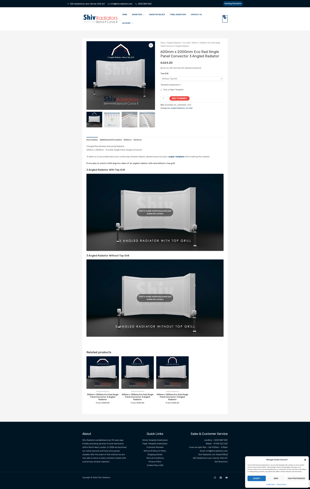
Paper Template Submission (155, 443)
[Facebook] (221, 478)
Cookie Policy (270, 484)
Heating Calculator (233, 3)
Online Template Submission (155, 440)
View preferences (296, 478)
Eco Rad (186, 43)
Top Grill (164, 73)
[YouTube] (226, 478)
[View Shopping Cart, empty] (225, 19)
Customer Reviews (155, 447)
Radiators (137, 15)
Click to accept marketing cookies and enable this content (155, 212)
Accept (256, 478)
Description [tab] (92, 140)
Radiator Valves (157, 15)
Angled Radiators (174, 43)
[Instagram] (215, 478)
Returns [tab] (138, 140)
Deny (276, 478)
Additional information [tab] (111, 140)
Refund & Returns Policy (155, 451)
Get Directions (221, 462)
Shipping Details (155, 454)
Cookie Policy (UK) (155, 465)
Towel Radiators (178, 15)
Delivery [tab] (128, 140)
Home (124, 15)
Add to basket (179, 98)
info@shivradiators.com (217, 451)
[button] (305, 460)
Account (126, 23)
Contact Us (196, 15)
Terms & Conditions (155, 458)
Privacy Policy (281, 484)
